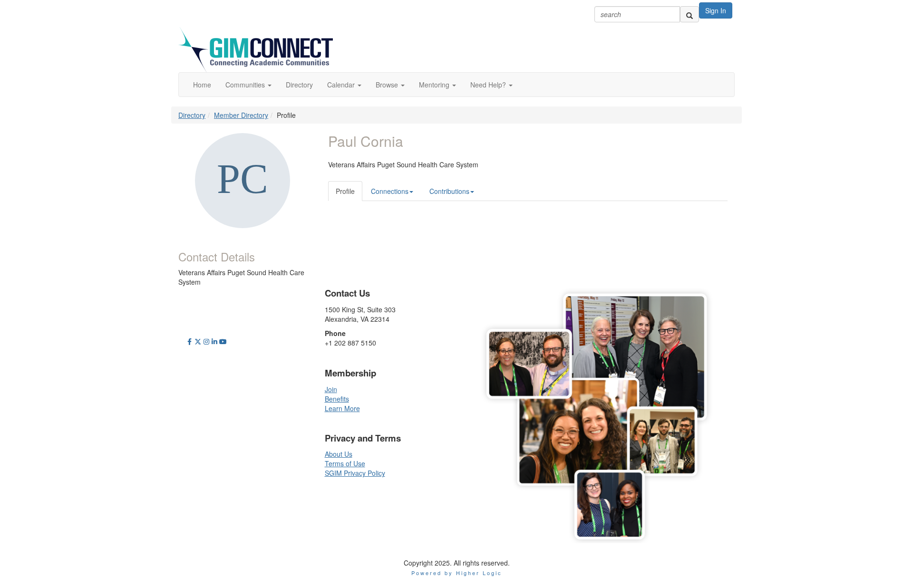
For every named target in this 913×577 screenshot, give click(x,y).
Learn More (342, 408)
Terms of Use (345, 463)
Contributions (449, 191)
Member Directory (241, 115)
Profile (345, 191)
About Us (338, 454)
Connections (389, 191)
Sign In (715, 10)
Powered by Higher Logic (456, 573)
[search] (689, 14)
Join (331, 389)
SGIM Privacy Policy (355, 473)
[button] (248, 84)
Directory (191, 115)
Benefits (337, 399)
